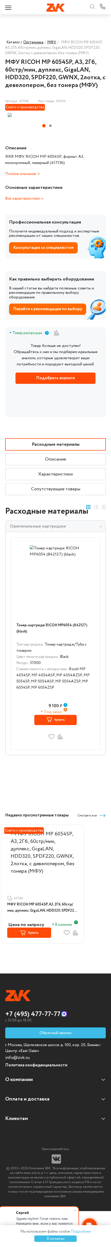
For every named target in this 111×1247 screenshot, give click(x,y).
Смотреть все (87, 815)
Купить (59, 720)
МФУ (51, 42)
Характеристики (55, 474)
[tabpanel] (40, 115)
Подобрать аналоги (55, 378)
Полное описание (21, 174)
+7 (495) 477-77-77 (32, 1014)
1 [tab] (44, 126)
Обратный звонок (55, 1033)
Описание (55, 459)
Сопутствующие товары (55, 489)
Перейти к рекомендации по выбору (47, 309)
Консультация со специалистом (43, 248)
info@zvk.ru (17, 1057)
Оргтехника (33, 42)
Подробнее (81, 1231)
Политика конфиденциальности (36, 1065)
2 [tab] (50, 125)
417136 (18, 898)
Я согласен (56, 1238)
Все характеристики (23, 198)
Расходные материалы (56, 444)
